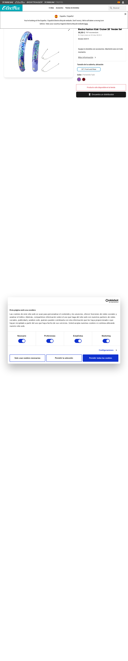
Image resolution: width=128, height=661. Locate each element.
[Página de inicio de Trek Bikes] (8, 2)
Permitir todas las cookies (100, 358)
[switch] (50, 341)
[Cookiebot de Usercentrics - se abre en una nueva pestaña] (107, 301)
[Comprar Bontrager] (35, 2)
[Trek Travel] (53, 2)
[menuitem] (51, 8)
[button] (38, 52)
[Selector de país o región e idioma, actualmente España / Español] (119, 2)
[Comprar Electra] (20, 2)
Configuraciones (106, 350)
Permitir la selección (64, 358)
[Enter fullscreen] (69, 30)
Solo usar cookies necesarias (27, 358)
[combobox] (117, 8)
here (86, 24)
